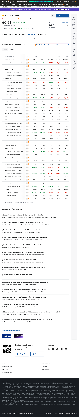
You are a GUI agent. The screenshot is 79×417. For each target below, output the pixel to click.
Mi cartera (5, 369)
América (66, 6)
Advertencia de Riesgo (71, 413)
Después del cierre (39, 6)
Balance (26, 38)
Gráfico (11, 34)
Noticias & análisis (20, 34)
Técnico (40, 34)
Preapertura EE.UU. (29, 6)
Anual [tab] (5, 49)
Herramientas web (7, 372)
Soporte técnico (46, 369)
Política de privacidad (59, 413)
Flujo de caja (32, 38)
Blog (3, 363)
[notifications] (73, 1)
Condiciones (48, 413)
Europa (70, 6)
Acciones (5, 6)
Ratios (38, 38)
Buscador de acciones (14, 6)
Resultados (51, 38)
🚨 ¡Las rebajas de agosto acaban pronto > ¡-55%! (41, 1)
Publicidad (44, 366)
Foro (46, 34)
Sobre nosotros (46, 363)
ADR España (60, 6)
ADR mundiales (53, 6)
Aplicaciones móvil (7, 366)
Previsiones (58, 38)
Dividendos (44, 38)
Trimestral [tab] (12, 49)
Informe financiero (6, 38)
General (4, 34)
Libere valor (65, 22)
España (22, 6)
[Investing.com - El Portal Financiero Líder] (8, 1)
